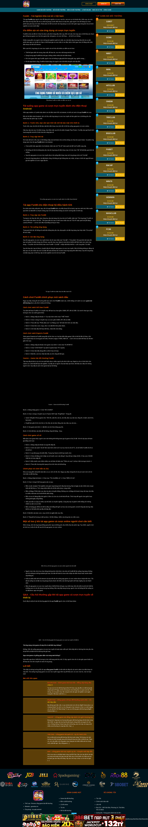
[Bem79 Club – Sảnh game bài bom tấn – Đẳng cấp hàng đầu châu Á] (35, 688)
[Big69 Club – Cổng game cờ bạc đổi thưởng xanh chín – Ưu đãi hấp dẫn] (35, 705)
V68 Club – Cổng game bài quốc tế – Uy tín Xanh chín (67, 734)
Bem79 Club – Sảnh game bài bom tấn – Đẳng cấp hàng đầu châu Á (69, 684)
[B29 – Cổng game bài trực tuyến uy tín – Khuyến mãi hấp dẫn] (35, 757)
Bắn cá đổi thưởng (74, 10)
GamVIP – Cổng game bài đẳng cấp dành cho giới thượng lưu (70, 717)
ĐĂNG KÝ (103, 3)
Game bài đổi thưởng (44, 10)
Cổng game (107, 10)
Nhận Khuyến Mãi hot (110, 27)
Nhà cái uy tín (97, 10)
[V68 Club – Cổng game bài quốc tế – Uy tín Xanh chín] (35, 739)
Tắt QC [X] (74, 813)
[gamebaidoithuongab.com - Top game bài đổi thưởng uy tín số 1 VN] (31, 4)
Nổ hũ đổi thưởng (59, 10)
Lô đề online (86, 10)
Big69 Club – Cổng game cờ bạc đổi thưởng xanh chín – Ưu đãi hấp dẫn (69, 701)
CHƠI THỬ (118, 3)
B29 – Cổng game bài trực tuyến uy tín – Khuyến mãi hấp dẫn (69, 751)
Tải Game (111, 31)
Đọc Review (120, 31)
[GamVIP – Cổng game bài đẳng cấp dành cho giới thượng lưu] (35, 722)
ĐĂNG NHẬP (89, 3)
